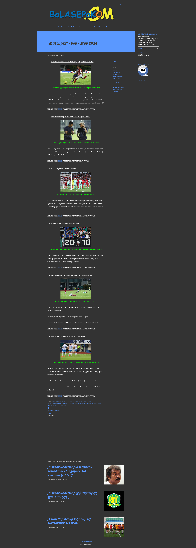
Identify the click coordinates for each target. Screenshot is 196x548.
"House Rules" (97, 27)
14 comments (56, 505)
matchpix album (116, 83)
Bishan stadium (116, 72)
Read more (95, 483)
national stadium (117, 85)
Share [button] (114, 61)
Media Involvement (84, 27)
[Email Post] (48, 408)
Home (48, 27)
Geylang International (118, 76)
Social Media (71, 27)
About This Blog (59, 27)
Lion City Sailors (116, 78)
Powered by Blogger (86, 541)
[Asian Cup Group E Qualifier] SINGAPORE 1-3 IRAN (69, 521)
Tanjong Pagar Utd (117, 89)
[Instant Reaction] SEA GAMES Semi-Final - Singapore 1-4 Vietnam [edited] (69, 471)
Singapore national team (118, 87)
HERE (60, 109)
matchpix (115, 80)
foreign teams (116, 74)
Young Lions (115, 91)
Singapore (57, 410)
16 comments (56, 531)
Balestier (115, 70)
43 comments (56, 483)
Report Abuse (142, 80)
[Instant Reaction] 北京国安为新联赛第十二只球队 (72, 495)
